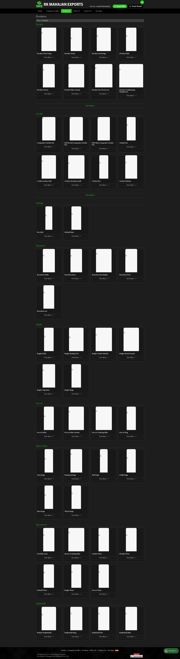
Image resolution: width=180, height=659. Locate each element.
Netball (39, 203)
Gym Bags (41, 475)
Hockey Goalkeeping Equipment (127, 91)
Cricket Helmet (125, 181)
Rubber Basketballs (44, 633)
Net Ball (40, 232)
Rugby (39, 324)
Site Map (99, 11)
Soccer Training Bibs (100, 432)
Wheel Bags (68, 511)
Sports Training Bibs (72, 554)
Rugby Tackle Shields (100, 353)
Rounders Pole (124, 275)
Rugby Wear (69, 590)
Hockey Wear (124, 554)
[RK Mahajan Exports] (59, 4)
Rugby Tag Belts (43, 390)
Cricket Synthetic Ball (72, 181)
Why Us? (77, 11)
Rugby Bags (68, 390)
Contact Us (88, 11)
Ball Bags (95, 475)
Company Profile (52, 11)
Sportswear (41, 525)
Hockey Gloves (42, 90)
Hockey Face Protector (100, 90)
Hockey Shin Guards (72, 90)
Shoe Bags (41, 511)
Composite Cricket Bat (45, 143)
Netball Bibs (69, 232)
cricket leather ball (44, 181)
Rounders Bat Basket (100, 275)
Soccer (39, 403)
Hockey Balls (124, 53)
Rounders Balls (43, 275)
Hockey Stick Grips (44, 53)
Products (66, 11)
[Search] (142, 2)
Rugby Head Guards (127, 353)
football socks (42, 554)
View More (48, 57)
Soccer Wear (96, 590)
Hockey (39, 24)
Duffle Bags (123, 475)
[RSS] (117, 650)
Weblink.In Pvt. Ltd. (62, 656)
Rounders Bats (70, 275)
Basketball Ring (70, 633)
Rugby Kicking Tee (71, 353)
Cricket (39, 114)
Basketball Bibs (125, 633)
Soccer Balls (41, 432)
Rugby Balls (41, 353)
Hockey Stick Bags (99, 53)
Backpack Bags (70, 475)
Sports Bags (41, 446)
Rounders (40, 246)
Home (40, 11)
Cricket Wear (97, 554)
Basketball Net (97, 633)
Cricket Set (123, 143)
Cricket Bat (96, 181)
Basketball (41, 603)
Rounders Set (42, 311)
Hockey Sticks (69, 53)
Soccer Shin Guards (71, 432)
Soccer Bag (123, 432)
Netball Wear (42, 590)
